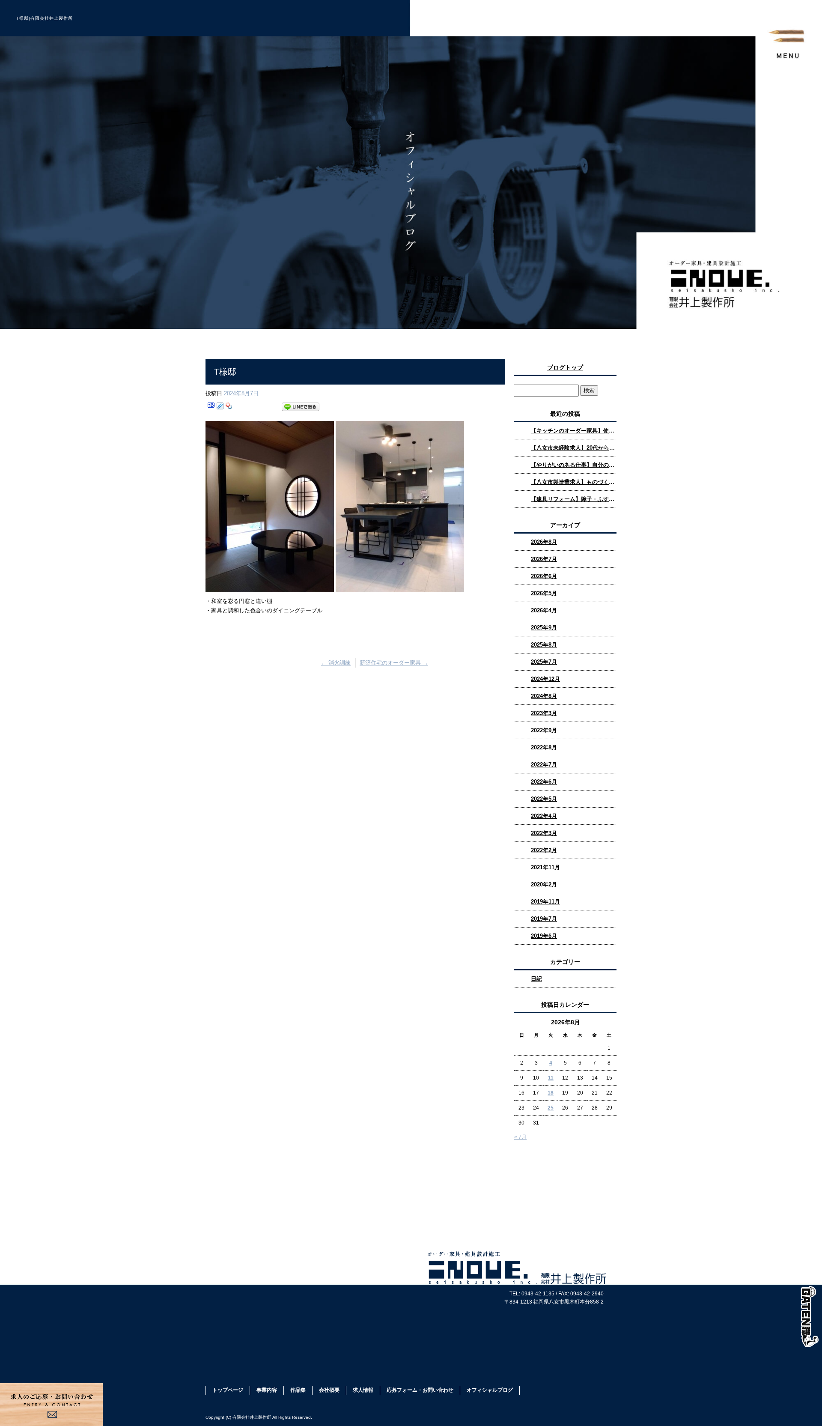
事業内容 (266, 1390)
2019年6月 (544, 936)
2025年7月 (544, 662)
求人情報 (363, 1390)
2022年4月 (544, 816)
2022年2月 (544, 850)
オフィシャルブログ (490, 1390)
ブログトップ (565, 367)
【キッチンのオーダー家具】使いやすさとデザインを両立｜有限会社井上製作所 (573, 430)
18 (551, 1093)
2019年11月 (545, 901)
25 (551, 1108)
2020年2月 (544, 884)
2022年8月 (544, 747)
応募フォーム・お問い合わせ (420, 1390)
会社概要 (329, 1390)
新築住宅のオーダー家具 (394, 662)
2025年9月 (544, 627)
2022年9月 (544, 730)
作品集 (298, 1390)
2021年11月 (545, 867)
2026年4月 (544, 610)
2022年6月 (544, 782)
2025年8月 (544, 644)
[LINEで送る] (300, 407)
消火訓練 (336, 662)
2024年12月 (545, 679)
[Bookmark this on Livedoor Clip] (220, 407)
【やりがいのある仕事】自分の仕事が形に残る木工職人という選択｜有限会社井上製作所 (573, 465)
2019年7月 (544, 919)
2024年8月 (544, 696)
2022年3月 (544, 833)
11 (551, 1078)
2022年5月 (544, 799)
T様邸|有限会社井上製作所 (44, 18)
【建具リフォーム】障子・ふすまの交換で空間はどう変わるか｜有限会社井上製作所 (573, 499)
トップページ (227, 1390)
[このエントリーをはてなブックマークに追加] (211, 407)
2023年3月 (544, 713)
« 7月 (520, 1137)
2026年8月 (544, 542)
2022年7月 (544, 764)
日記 (536, 979)
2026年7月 (544, 559)
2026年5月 (544, 593)
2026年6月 (544, 576)
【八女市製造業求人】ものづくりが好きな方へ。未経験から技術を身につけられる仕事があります (573, 482)
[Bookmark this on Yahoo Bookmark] (229, 407)
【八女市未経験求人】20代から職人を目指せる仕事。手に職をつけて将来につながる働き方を (573, 448)
